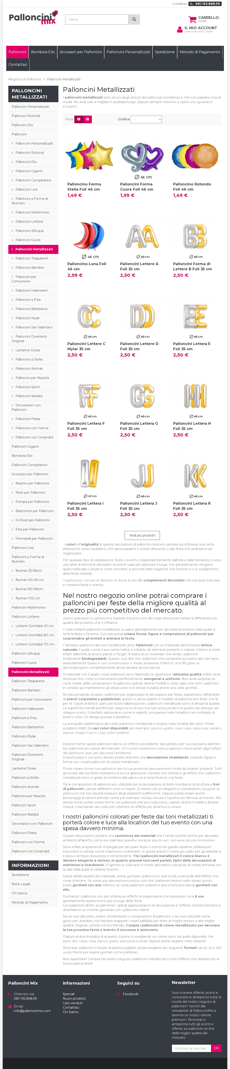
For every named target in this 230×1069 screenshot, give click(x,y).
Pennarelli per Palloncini (34, 539)
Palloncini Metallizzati (34, 249)
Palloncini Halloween (31, 290)
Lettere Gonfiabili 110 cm (35, 644)
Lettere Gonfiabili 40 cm (34, 626)
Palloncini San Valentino (34, 327)
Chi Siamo (19, 893)
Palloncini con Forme (32, 428)
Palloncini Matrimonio (32, 212)
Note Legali (21, 884)
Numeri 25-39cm (28, 571)
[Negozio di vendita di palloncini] (33, 17)
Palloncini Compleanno (33, 180)
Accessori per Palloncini (30, 474)
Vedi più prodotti (142, 535)
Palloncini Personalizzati (30, 107)
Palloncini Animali (29, 369)
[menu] (180, 30)
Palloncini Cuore (28, 240)
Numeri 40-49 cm (29, 580)
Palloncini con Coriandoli (34, 437)
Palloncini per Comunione (24, 279)
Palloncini (19, 134)
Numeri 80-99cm (29, 589)
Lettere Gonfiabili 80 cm (34, 635)
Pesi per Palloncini (29, 529)
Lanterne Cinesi (27, 350)
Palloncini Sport (27, 387)
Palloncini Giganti (28, 171)
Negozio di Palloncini (24, 79)
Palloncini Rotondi (26, 116)
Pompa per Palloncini (32, 502)
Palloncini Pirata (27, 419)
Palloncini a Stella (28, 359)
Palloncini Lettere (29, 222)
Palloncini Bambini (29, 268)
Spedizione (20, 875)
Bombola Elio (22, 456)
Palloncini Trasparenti (31, 258)
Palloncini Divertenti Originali (29, 338)
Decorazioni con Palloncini (26, 407)
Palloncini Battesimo (31, 309)
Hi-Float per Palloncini (32, 520)
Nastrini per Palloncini (32, 483)
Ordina (124, 119)
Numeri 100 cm (27, 598)
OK (216, 1048)
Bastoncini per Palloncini (34, 511)
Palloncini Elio (22, 125)
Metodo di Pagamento (30, 902)
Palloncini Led (26, 189)
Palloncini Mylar (27, 318)
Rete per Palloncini (30, 493)
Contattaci (180, 3)
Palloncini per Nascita (32, 378)
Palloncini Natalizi (29, 396)
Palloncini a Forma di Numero (30, 201)
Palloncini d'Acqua (29, 231)
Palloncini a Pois (28, 300)
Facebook (130, 994)
